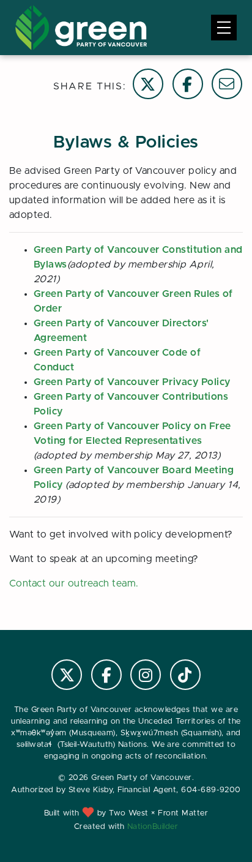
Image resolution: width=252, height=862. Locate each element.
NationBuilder (152, 827)
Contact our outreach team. (73, 583)
